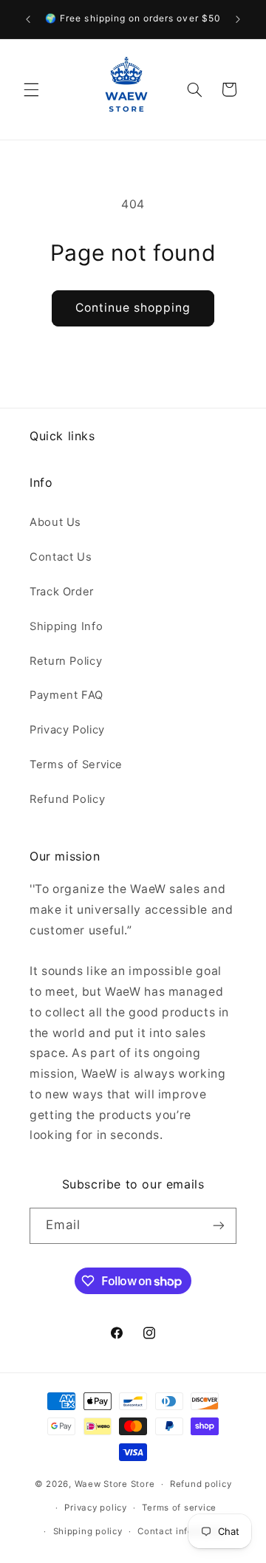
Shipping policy (88, 1531)
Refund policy (201, 1484)
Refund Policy (67, 799)
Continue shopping (133, 308)
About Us (55, 522)
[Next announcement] (238, 19)
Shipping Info (66, 626)
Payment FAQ (66, 695)
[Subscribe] (219, 1226)
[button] (31, 89)
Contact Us (61, 557)
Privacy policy (95, 1507)
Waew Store (101, 1484)
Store (143, 1484)
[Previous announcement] (28, 19)
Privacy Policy (67, 729)
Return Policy (66, 661)
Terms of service (179, 1507)
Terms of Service (76, 764)
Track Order (62, 591)
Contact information (182, 1531)
